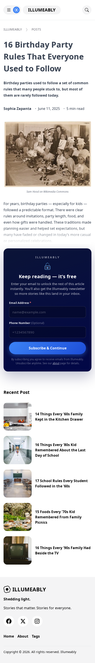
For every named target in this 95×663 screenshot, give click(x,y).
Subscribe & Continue (47, 348)
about (56, 363)
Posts (36, 29)
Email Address (20, 303)
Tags (36, 636)
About (22, 636)
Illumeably (41, 10)
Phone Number (26, 323)
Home (9, 636)
